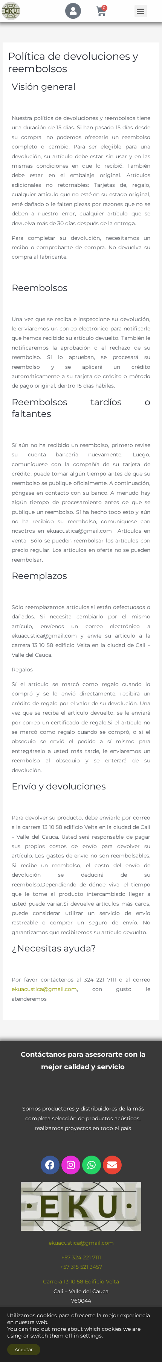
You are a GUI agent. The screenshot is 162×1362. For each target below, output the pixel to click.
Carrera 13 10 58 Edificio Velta (81, 1282)
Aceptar (24, 1349)
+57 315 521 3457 (81, 1267)
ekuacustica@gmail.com (44, 989)
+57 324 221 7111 (81, 1257)
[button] (140, 11)
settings (91, 1335)
